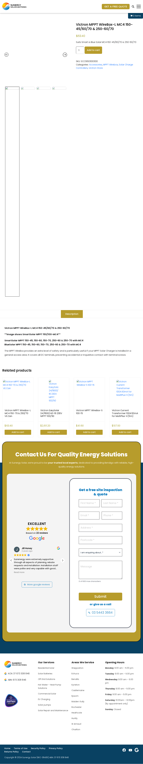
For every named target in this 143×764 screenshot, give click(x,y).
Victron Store (96, 68)
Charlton (76, 729)
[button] (62, 560)
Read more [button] (19, 572)
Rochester (77, 707)
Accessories (95, 64)
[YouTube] (130, 750)
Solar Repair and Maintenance (53, 710)
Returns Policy (11, 751)
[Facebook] (124, 750)
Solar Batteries (45, 673)
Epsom (75, 696)
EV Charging (44, 699)
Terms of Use (20, 748)
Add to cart (93, 50)
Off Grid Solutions (46, 679)
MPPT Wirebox (110, 64)
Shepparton (77, 668)
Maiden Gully (78, 701)
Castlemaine (78, 690)
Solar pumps (44, 704)
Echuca (75, 673)
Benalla (75, 679)
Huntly (75, 718)
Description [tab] (71, 314)
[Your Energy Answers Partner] (19, 701)
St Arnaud (76, 723)
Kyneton (76, 684)
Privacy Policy (56, 748)
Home (7, 748)
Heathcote (77, 712)
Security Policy (38, 748)
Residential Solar (46, 668)
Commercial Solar (47, 693)
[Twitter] (137, 750)
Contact (26, 751)
